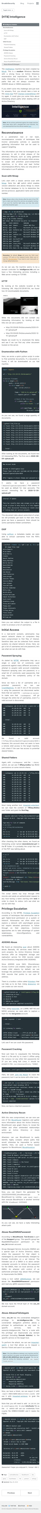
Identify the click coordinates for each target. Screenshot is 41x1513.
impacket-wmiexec (20, 1396)
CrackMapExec (8, 688)
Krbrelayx (32, 981)
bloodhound (25, 1474)
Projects (30, 3)
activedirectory (14, 1474)
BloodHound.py (28, 1147)
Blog (22, 3)
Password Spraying (9, 44)
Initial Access (7, 41)
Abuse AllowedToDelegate (11, 64)
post (24, 947)
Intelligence (9, 69)
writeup (34, 1478)
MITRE (16, 660)
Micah (4, 71)
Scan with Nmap (9, 30)
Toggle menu (7, 10)
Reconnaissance (8, 27)
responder (15, 1009)
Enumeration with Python (11, 36)
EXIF (5, 39)
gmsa (4, 1478)
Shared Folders (8, 47)
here (29, 126)
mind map (9, 94)
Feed (30, 1506)
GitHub (22, 1506)
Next (30, 1493)
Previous (11, 1493)
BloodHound (16, 1120)
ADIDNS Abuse (8, 53)
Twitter (13, 1506)
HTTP (5, 33)
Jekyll (25, 1509)
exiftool (10, 534)
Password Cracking (9, 56)
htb (20, 1478)
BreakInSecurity (8, 3)
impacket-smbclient (31, 805)
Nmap (4, 183)
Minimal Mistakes (33, 1509)
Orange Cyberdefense (27, 94)
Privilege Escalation (9, 50)
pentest (26, 1478)
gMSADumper (25, 1279)
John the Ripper (21, 1075)
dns (33, 1474)
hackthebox (12, 1478)
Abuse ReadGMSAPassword (12, 61)
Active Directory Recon (11, 58)
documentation (12, 259)
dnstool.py (32, 984)
